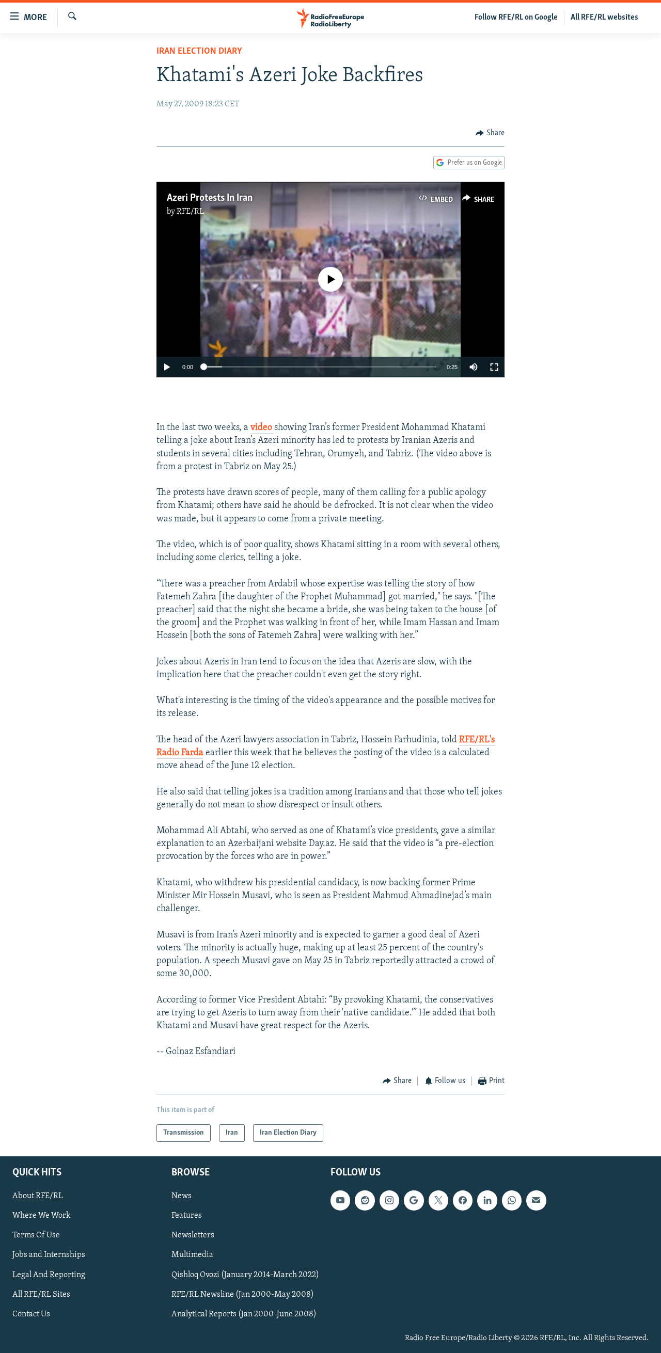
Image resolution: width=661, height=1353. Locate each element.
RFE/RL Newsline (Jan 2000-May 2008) (242, 1295)
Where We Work (41, 1216)
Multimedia (192, 1255)
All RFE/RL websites (604, 17)
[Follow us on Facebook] (463, 1200)
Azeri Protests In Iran (210, 198)
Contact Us (31, 1314)
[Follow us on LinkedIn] (487, 1200)
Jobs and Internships (48, 1255)
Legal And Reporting (48, 1275)
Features (186, 1216)
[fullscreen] (494, 367)
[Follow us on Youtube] (340, 1200)
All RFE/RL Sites (41, 1295)
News (181, 1196)
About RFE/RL (37, 1196)
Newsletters (192, 1235)
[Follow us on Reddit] (364, 1200)
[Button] (490, 133)
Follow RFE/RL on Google (516, 17)
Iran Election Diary (199, 51)
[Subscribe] (536, 1200)
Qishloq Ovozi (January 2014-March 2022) (245, 1275)
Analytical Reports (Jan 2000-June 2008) (244, 1314)
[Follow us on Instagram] (389, 1200)
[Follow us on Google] (413, 1200)
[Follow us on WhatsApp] (512, 1200)
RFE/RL (190, 212)
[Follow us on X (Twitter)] (438, 1200)
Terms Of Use (36, 1235)
